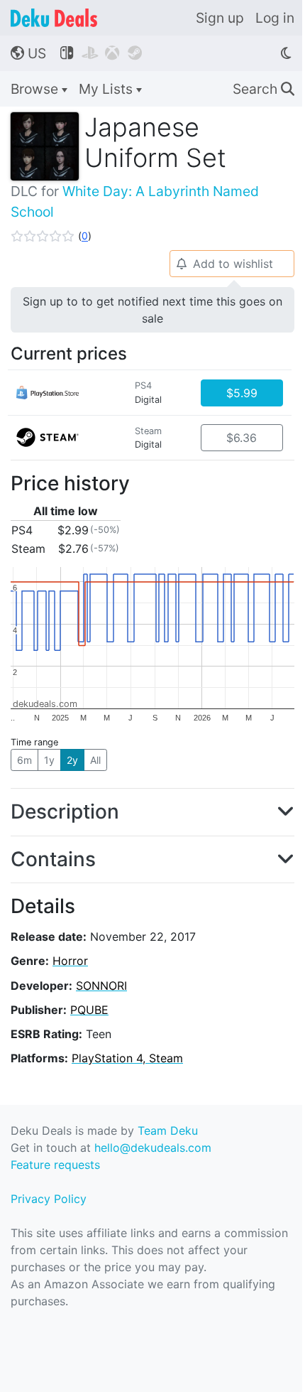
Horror (70, 961)
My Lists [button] (107, 88)
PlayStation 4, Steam (127, 1058)
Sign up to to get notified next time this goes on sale (152, 309)
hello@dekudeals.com (152, 1147)
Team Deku (168, 1130)
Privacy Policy (49, 1199)
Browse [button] (36, 88)
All (95, 760)
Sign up (220, 17)
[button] (51, 235)
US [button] (28, 53)
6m (24, 760)
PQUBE (89, 1010)
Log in (274, 17)
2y (72, 760)
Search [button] (263, 88)
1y (49, 760)
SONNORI (101, 985)
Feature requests (55, 1165)
